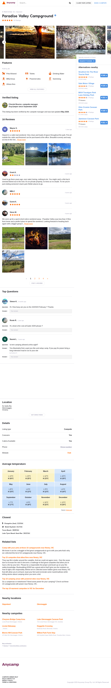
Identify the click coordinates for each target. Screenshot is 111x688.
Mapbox (5, 646)
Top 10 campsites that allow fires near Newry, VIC (22, 557)
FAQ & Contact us (8, 679)
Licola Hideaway (9, 626)
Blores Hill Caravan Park (12, 633)
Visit (69, 453)
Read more (21, 140)
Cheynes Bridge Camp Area (13, 619)
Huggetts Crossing (45, 626)
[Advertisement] (37, 381)
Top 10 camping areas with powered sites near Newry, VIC (25, 579)
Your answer (14, 311)
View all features (37, 89)
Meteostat (69, 510)
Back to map (8, 12)
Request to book (86, 61)
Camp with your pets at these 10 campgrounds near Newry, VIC (28, 548)
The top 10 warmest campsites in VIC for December (23, 588)
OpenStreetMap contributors (18, 646)
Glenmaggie (42, 604)
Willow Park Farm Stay (46, 633)
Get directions (37, 415)
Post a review (37, 283)
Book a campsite (100, 3)
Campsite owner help (10, 677)
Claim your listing (83, 3)
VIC (14, 12)
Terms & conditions (9, 682)
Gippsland (19, 12)
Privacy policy (7, 680)
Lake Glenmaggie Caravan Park (50, 619)
